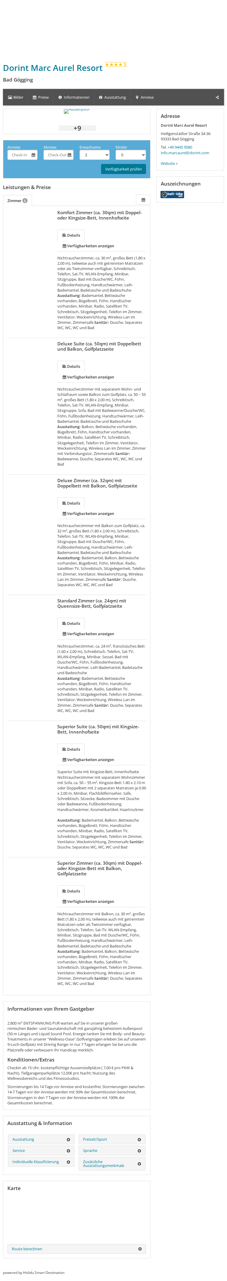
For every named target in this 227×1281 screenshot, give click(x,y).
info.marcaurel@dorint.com (185, 152)
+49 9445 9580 (180, 147)
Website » (169, 163)
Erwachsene (90, 147)
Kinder (121, 147)
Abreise (49, 147)
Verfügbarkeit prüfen (123, 169)
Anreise (13, 147)
